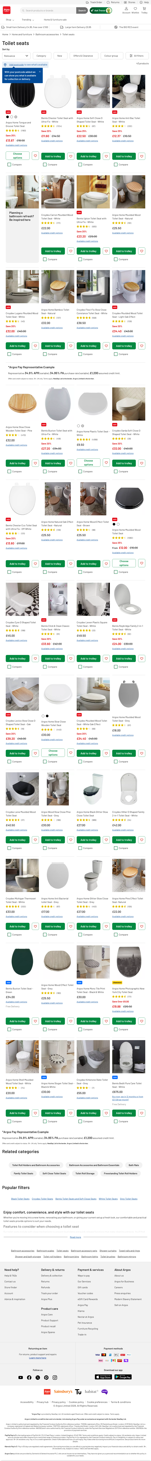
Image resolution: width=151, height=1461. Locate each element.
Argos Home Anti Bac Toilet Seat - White (126, 120)
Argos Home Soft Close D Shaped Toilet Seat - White (90, 120)
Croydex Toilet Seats (42, 1198)
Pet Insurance (85, 1322)
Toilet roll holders (52, 1256)
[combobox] (48, 10)
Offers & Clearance (83, 55)
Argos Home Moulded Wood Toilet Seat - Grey (126, 719)
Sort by (6, 49)
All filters (138, 55)
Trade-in (82, 1334)
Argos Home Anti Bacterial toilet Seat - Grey (54, 900)
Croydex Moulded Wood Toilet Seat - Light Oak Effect (127, 315)
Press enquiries (122, 1293)
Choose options (17, 155)
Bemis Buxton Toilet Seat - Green (19, 990)
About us (119, 1275)
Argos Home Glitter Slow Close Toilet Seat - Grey (92, 900)
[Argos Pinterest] (46, 1377)
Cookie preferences (97, 1402)
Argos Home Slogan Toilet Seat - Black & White (57, 1085)
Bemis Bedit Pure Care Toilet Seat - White (127, 1085)
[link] (7, 117)
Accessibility (26, 1402)
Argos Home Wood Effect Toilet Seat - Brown (93, 523)
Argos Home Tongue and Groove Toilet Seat (18, 124)
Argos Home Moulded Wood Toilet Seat (126, 531)
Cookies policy (76, 1402)
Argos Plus (46, 1299)
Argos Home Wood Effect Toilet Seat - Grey (57, 987)
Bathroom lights (89, 1256)
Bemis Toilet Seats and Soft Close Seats (75, 1198)
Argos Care (47, 1314)
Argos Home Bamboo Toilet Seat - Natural (55, 311)
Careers (118, 1287)
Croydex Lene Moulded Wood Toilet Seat (21, 813)
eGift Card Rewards (88, 1299)
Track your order (49, 1293)
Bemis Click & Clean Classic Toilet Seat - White (55, 627)
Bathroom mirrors (127, 1256)
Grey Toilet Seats (128, 1198)
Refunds (45, 1287)
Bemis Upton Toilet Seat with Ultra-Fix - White (91, 220)
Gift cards (83, 1287)
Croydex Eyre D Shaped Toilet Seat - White (21, 624)
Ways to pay (84, 1275)
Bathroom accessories (22, 1250)
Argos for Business (124, 1281)
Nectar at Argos (86, 1316)
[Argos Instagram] (54, 1377)
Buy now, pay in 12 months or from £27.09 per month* (127, 1098)
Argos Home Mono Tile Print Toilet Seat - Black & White (91, 990)
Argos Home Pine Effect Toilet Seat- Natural (127, 900)
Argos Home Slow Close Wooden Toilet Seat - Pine (19, 429)
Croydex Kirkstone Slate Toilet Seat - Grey (92, 1081)
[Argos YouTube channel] (20, 1377)
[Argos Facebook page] (29, 1377)
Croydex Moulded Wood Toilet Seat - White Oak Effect (92, 722)
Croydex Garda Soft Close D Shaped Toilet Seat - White (126, 432)
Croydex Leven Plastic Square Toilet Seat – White (92, 624)
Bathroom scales (45, 1250)
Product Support (49, 1320)
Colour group (111, 55)
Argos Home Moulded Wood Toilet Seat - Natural (126, 216)
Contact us (10, 1281)
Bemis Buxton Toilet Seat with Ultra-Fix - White (56, 432)
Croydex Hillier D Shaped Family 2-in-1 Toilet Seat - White (128, 813)
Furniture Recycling (88, 1328)
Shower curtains (108, 1250)
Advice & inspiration (14, 1299)
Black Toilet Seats (20, 1198)
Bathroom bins (71, 1256)
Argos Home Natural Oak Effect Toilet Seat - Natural (57, 523)
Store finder (10, 1287)
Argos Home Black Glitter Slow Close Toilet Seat (92, 813)
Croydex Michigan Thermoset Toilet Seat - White (21, 900)
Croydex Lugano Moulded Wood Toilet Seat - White (22, 315)
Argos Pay (83, 1305)
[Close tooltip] (40, 71)
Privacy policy (59, 1402)
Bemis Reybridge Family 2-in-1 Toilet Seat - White (127, 627)
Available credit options (16, 145)
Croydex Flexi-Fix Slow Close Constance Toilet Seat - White (92, 311)
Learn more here (37, 1357)
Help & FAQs (10, 1275)
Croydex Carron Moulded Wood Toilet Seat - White (57, 216)
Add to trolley (53, 156)
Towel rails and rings (129, 1250)
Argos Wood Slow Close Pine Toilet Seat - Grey (56, 813)
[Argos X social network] (37, 1377)
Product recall (48, 1326)
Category (41, 55)
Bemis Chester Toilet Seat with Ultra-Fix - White (57, 120)
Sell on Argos (121, 1305)
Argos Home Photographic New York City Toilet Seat (128, 990)
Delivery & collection (51, 1275)
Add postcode (16, 64)
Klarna (81, 1310)
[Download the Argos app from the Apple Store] (103, 1378)
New (59, 55)
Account (8, 1293)
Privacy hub (43, 1402)
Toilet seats (62, 1250)
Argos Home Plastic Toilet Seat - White (93, 433)
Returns (45, 1281)
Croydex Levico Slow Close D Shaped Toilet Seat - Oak (20, 722)
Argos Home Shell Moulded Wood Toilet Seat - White (19, 1081)
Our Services (84, 1281)
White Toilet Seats (108, 1198)
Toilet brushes (107, 1256)
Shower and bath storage (28, 1256)
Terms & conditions (121, 1402)
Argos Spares (48, 1332)
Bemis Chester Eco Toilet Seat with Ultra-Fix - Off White (21, 527)
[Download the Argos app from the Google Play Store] (123, 1378)
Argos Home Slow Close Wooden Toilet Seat (53, 723)
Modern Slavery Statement (128, 1299)
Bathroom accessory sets (84, 1250)
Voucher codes (85, 1293)
